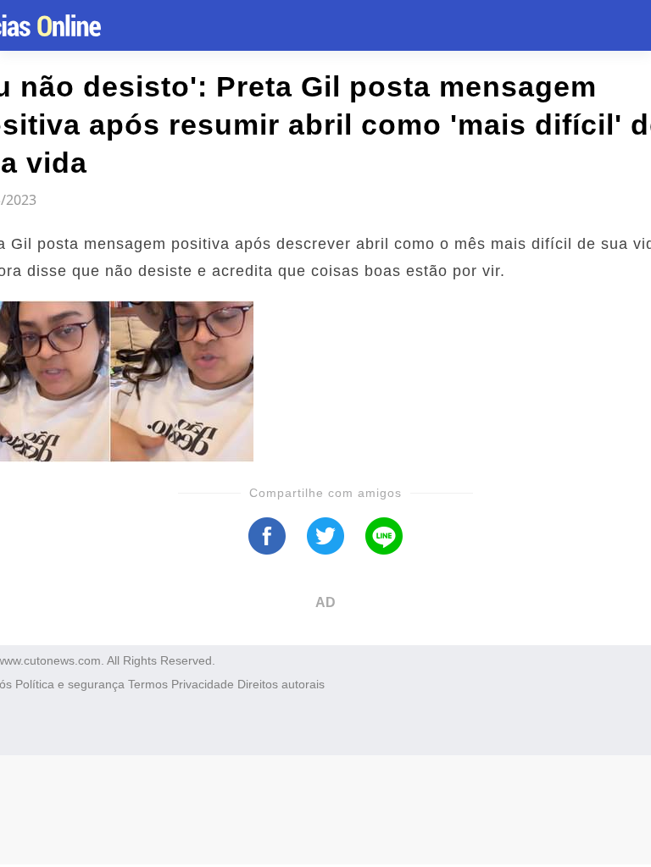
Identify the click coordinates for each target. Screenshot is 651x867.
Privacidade (202, 684)
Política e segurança (70, 684)
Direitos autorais (281, 684)
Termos (148, 684)
